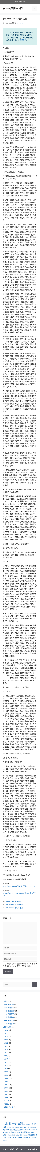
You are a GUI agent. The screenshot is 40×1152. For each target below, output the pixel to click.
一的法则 (6, 1001)
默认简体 (17, 2)
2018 (6, 1056)
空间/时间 (11, 1135)
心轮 (35, 1127)
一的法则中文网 (14, 8)
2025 (6, 1033)
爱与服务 (24, 1132)
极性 (5, 1132)
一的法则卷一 (9, 1008)
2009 (6, 1072)
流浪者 (13, 1132)
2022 (6, 1043)
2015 (6, 1065)
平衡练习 (32, 1127)
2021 (6, 1046)
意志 (8, 1130)
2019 (6, 1053)
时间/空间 (23, 1130)
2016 (6, 1062)
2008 (6, 1075)
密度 (28, 1127)
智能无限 (28, 1130)
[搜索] (34, 984)
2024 (6, 1037)
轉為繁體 (22, 2)
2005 (6, 1081)
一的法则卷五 (9, 1020)
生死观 (32, 1132)
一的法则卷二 (9, 1011)
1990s (7, 902)
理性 (29, 1132)
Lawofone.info (32, 1149)
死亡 (10, 1132)
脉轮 (29, 1135)
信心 (31, 1124)
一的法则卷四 (9, 1017)
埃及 (21, 1127)
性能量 (5, 1130)
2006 (6, 1078)
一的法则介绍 (9, 1004)
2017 (6, 1059)
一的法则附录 (9, 1024)
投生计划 (13, 1130)
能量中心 (25, 1135)
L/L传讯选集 (16, 902)
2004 (6, 1085)
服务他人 (33, 1130)
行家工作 (14, 1138)
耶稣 (21, 1135)
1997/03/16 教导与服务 (14, 908)
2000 (6, 1097)
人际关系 (28, 1124)
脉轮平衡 (33, 1135)
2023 (6, 1040)
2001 (6, 1094)
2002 (6, 1091)
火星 (18, 1132)
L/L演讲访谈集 (8, 1107)
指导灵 (18, 1130)
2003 (6, 1088)
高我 (5, 1140)
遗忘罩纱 (31, 1138)
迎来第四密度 (22, 1137)
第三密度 (16, 1135)
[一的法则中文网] (4, 8)
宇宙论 (24, 1127)
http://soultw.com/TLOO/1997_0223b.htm (19, 886)
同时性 (17, 1127)
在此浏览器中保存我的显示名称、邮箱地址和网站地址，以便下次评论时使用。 (21, 965)
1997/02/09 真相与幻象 (14, 905)
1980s (6, 1104)
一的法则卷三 (9, 1014)
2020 (6, 1049)
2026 (6, 1030)
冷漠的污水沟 (12, 1127)
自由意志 (5, 1138)
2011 (6, 1069)
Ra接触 (7, 1123)
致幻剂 (9, 1138)
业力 (24, 1124)
